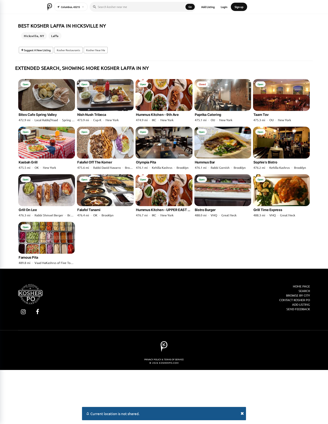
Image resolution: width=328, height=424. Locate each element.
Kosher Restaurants (68, 50)
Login (224, 7)
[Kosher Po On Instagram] (23, 311)
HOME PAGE (301, 286)
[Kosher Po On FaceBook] (37, 311)
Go (190, 6)
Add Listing (208, 7)
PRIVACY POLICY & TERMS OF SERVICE (164, 359)
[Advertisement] (164, 396)
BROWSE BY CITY (298, 295)
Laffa (55, 36)
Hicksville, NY (34, 36)
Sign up (239, 7)
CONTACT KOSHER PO (294, 300)
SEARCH (304, 291)
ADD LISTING (301, 304)
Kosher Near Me (95, 50)
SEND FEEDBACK (298, 309)
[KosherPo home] (49, 7)
